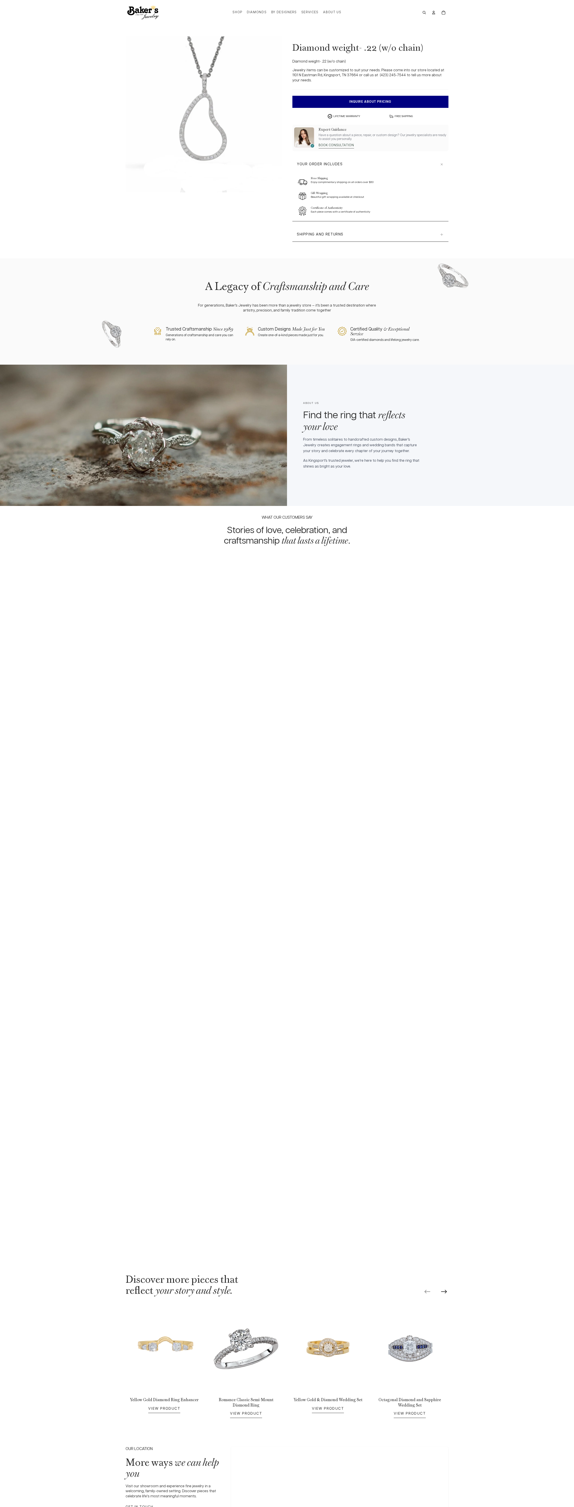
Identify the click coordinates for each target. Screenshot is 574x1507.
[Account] (434, 12)
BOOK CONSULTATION (336, 145)
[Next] (443, 1292)
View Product (164, 1408)
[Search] (424, 12)
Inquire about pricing (370, 101)
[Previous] (427, 1292)
